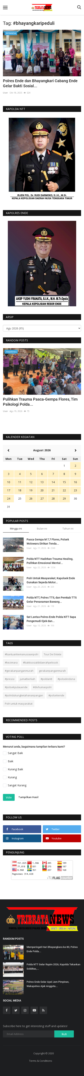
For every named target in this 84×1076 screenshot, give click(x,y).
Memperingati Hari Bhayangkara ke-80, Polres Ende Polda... (52, 949)
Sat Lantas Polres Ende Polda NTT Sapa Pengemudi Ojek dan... (51, 619)
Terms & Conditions (40, 1061)
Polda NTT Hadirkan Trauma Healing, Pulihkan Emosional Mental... (50, 561)
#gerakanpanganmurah (19, 670)
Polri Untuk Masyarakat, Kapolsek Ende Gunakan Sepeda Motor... (51, 580)
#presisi (9, 679)
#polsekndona (66, 679)
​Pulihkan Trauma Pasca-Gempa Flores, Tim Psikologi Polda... (40, 402)
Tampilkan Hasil (28, 797)
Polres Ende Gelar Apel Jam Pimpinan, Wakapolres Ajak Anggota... (48, 984)
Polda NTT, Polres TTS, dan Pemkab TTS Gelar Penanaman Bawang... (52, 599)
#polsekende (56, 695)
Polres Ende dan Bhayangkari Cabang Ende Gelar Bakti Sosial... (40, 83)
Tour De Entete (52, 654)
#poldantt (46, 679)
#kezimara (11, 662)
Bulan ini (42, 528)
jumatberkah (27, 679)
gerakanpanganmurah (52, 670)
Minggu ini (16, 528)
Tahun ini (68, 528)
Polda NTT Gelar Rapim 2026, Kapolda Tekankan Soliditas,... (53, 966)
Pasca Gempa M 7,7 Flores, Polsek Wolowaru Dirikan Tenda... (48, 541)
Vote (9, 797)
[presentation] (66, 354)
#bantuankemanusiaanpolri (21, 654)
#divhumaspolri (42, 687)
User (5, 92)
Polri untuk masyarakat (18, 703)
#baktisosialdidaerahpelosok (40, 662)
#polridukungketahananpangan (24, 695)
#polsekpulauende (16, 687)
